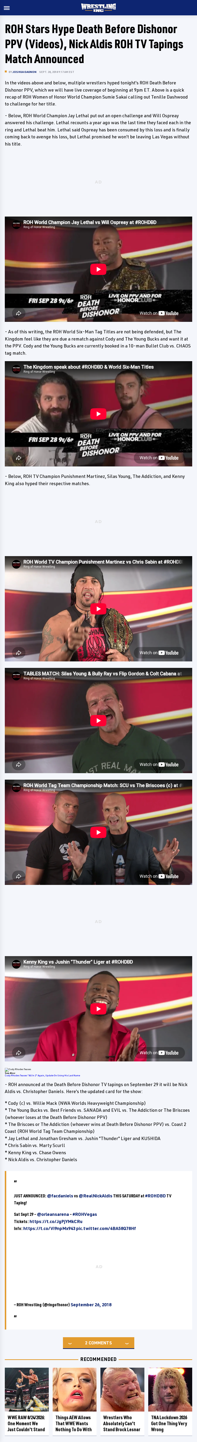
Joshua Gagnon (24, 72)
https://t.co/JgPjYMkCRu (56, 1221)
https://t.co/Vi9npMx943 (49, 1228)
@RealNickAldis (95, 1196)
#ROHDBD (155, 1196)
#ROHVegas (85, 1214)
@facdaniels (60, 1196)
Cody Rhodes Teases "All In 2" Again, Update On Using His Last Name (42, 1075)
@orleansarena (53, 1214)
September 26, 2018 (91, 1304)
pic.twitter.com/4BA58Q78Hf (106, 1228)
